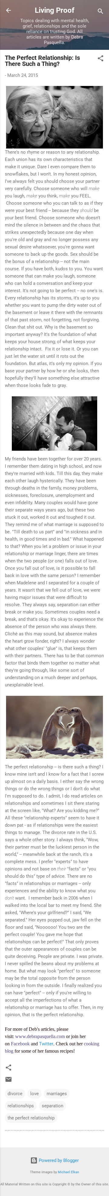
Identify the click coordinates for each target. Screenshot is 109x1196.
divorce (15, 1093)
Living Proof (54, 10)
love (34, 1093)
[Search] (100, 12)
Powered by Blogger (58, 1160)
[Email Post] (8, 1081)
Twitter (46, 1044)
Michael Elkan (68, 1172)
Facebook (20, 1043)
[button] (100, 59)
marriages (57, 1093)
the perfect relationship (31, 1118)
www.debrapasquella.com (40, 1036)
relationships (21, 1106)
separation (52, 1106)
